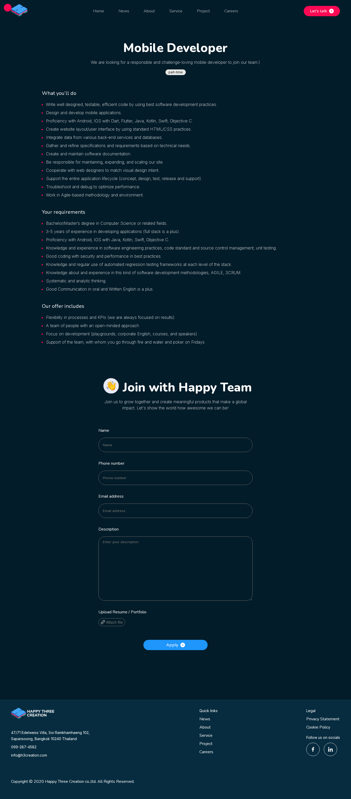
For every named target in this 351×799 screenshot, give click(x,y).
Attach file (114, 622)
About (205, 727)
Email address (111, 496)
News (204, 719)
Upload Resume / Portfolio (122, 612)
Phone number (111, 463)
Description (108, 529)
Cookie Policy (318, 727)
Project (206, 744)
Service (206, 735)
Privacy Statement (322, 719)
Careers (206, 752)
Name (103, 430)
